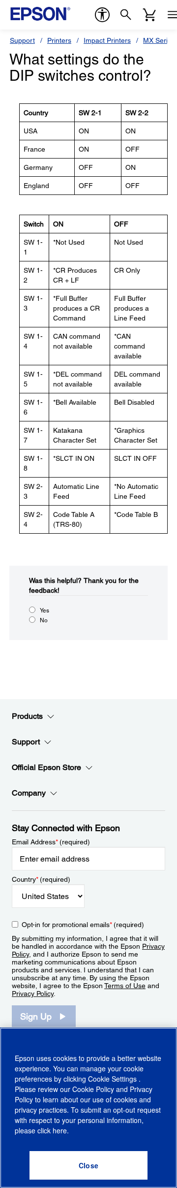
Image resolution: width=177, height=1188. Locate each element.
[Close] (89, 1165)
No (44, 620)
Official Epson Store (46, 767)
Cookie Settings (113, 1079)
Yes (44, 610)
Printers (59, 40)
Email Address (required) (51, 842)
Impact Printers (107, 40)
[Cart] (149, 15)
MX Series (159, 40)
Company (29, 793)
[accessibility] (102, 15)
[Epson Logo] (40, 13)
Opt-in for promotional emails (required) (83, 925)
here (60, 1130)
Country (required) (41, 879)
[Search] (126, 15)
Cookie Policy (93, 1089)
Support (22, 40)
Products (27, 716)
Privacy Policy (33, 993)
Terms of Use (125, 986)
